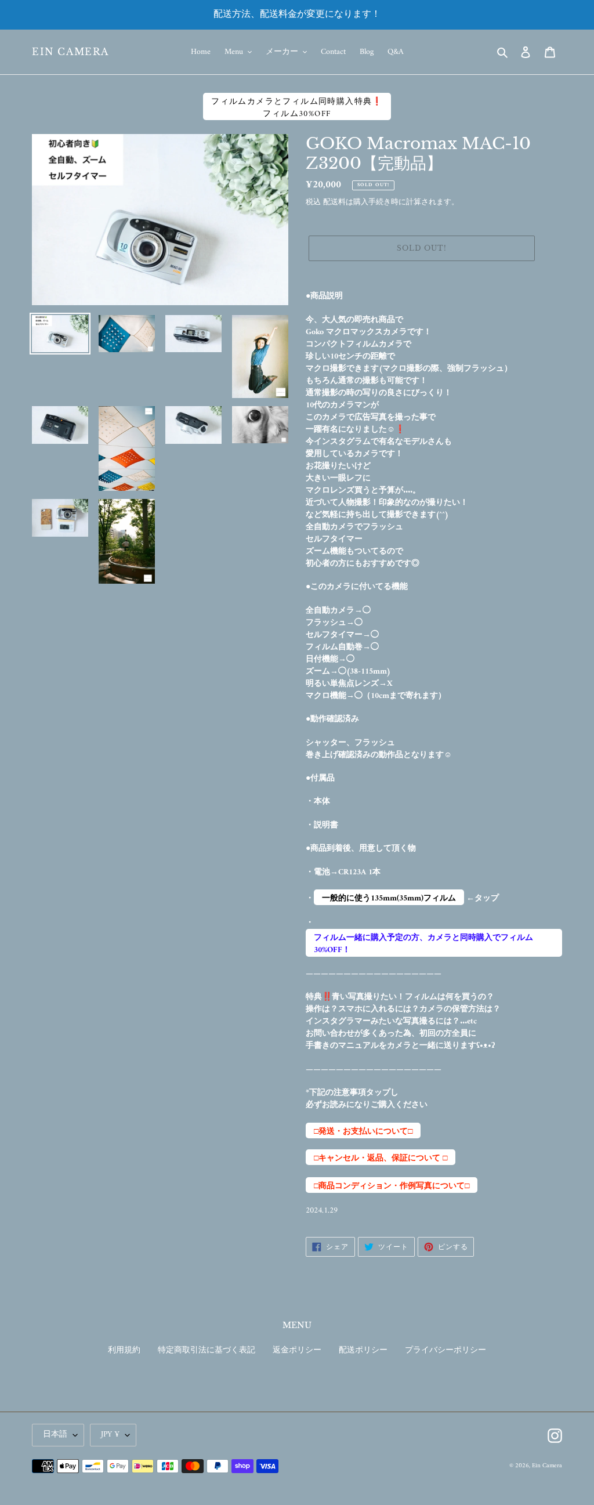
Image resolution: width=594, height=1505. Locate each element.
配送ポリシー (363, 1350)
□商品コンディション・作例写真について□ (391, 1186)
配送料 (334, 202)
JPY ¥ (110, 1434)
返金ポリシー (297, 1350)
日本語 (55, 1434)
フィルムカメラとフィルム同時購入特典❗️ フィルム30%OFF (297, 107)
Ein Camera (70, 51)
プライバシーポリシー (445, 1350)
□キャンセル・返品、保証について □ (380, 1158)
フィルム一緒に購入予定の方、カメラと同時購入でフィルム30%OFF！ (423, 944)
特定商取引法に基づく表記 (206, 1350)
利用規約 (124, 1350)
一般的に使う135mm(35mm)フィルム (389, 898)
